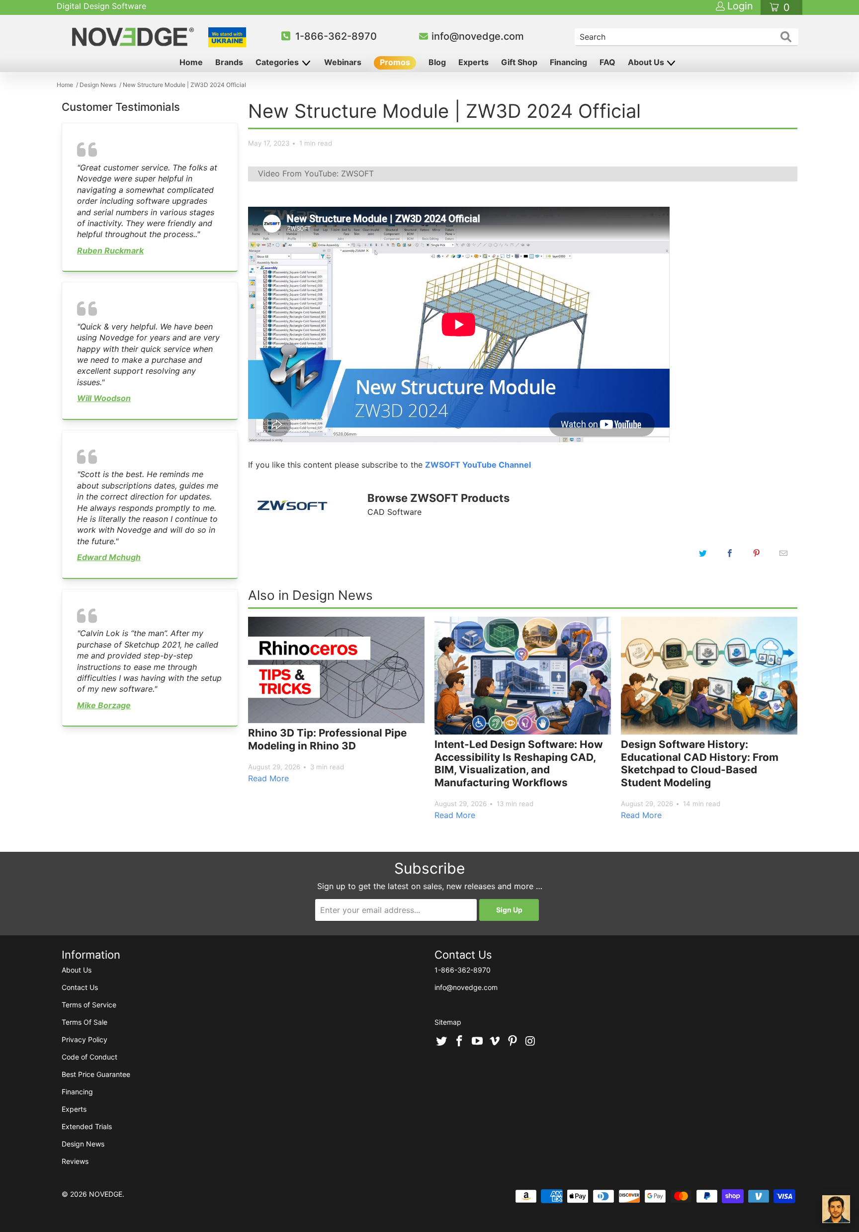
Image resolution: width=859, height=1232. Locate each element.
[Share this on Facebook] (730, 553)
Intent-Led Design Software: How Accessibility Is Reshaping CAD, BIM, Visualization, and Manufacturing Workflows (518, 763)
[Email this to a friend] (783, 553)
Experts (473, 62)
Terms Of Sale (84, 1022)
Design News (83, 1144)
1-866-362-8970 (336, 36)
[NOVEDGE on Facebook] (459, 1042)
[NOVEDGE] (134, 36)
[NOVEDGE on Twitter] (441, 1042)
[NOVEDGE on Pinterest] (513, 1042)
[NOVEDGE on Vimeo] (495, 1042)
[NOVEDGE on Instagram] (530, 1042)
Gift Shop (519, 62)
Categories (278, 62)
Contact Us (80, 987)
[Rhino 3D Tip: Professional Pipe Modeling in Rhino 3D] (336, 670)
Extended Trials (87, 1126)
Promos (395, 62)
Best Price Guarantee (96, 1074)
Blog (437, 62)
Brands (229, 62)
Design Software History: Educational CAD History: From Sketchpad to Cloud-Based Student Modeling (699, 763)
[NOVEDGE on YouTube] (477, 1042)
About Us (647, 62)
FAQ (607, 62)
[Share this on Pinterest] (757, 553)
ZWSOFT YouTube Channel (478, 465)
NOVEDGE (105, 1194)
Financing (568, 62)
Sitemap (447, 1022)
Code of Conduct (89, 1057)
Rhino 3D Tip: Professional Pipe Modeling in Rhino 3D (327, 739)
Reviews (75, 1161)
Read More (268, 778)
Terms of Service (89, 1004)
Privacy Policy (84, 1039)
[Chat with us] (836, 1209)
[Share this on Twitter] (703, 553)
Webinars (342, 62)
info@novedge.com (477, 36)
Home (191, 62)
